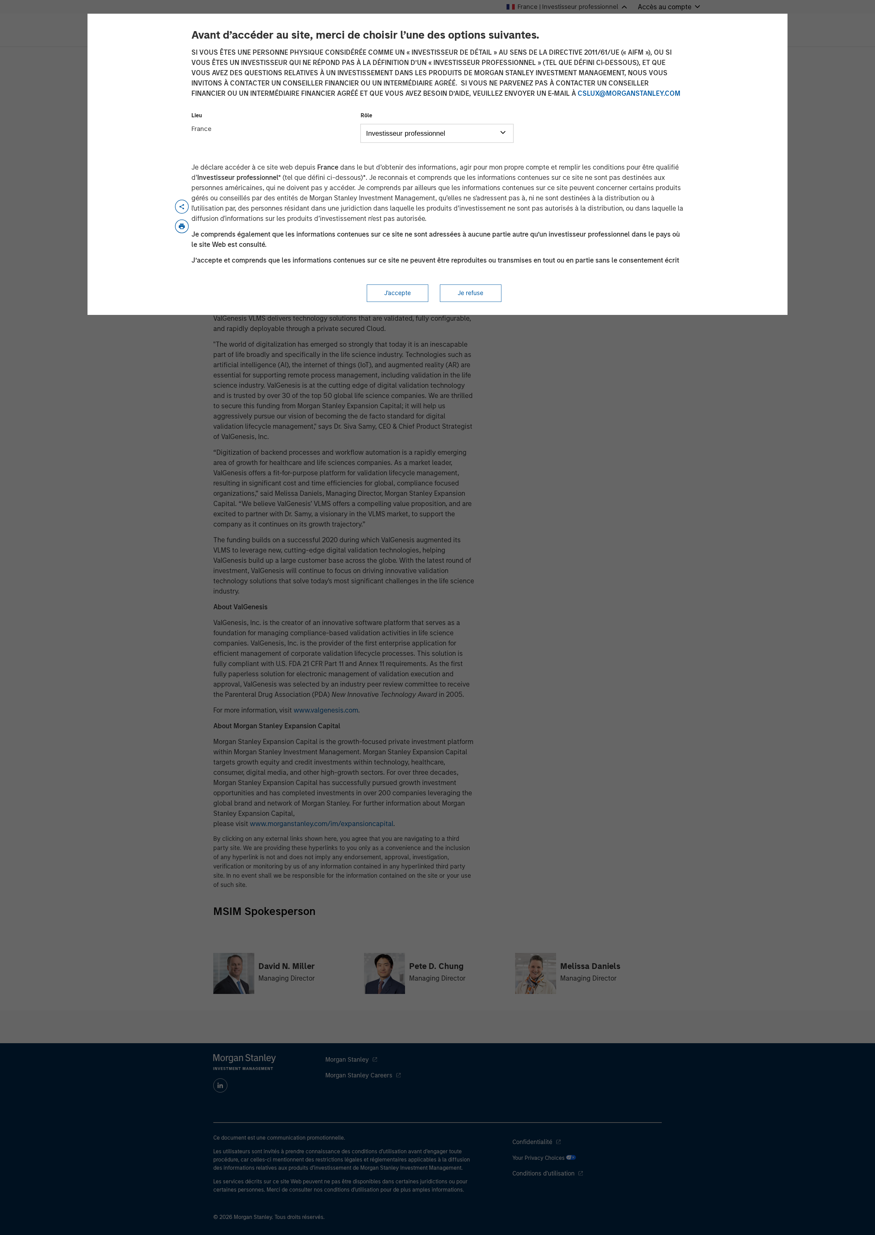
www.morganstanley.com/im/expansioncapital (321, 824)
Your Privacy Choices (539, 1158)
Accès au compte (664, 7)
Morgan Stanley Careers (358, 1075)
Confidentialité (532, 1142)
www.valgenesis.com (326, 710)
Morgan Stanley (347, 1059)
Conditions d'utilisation (543, 1173)
